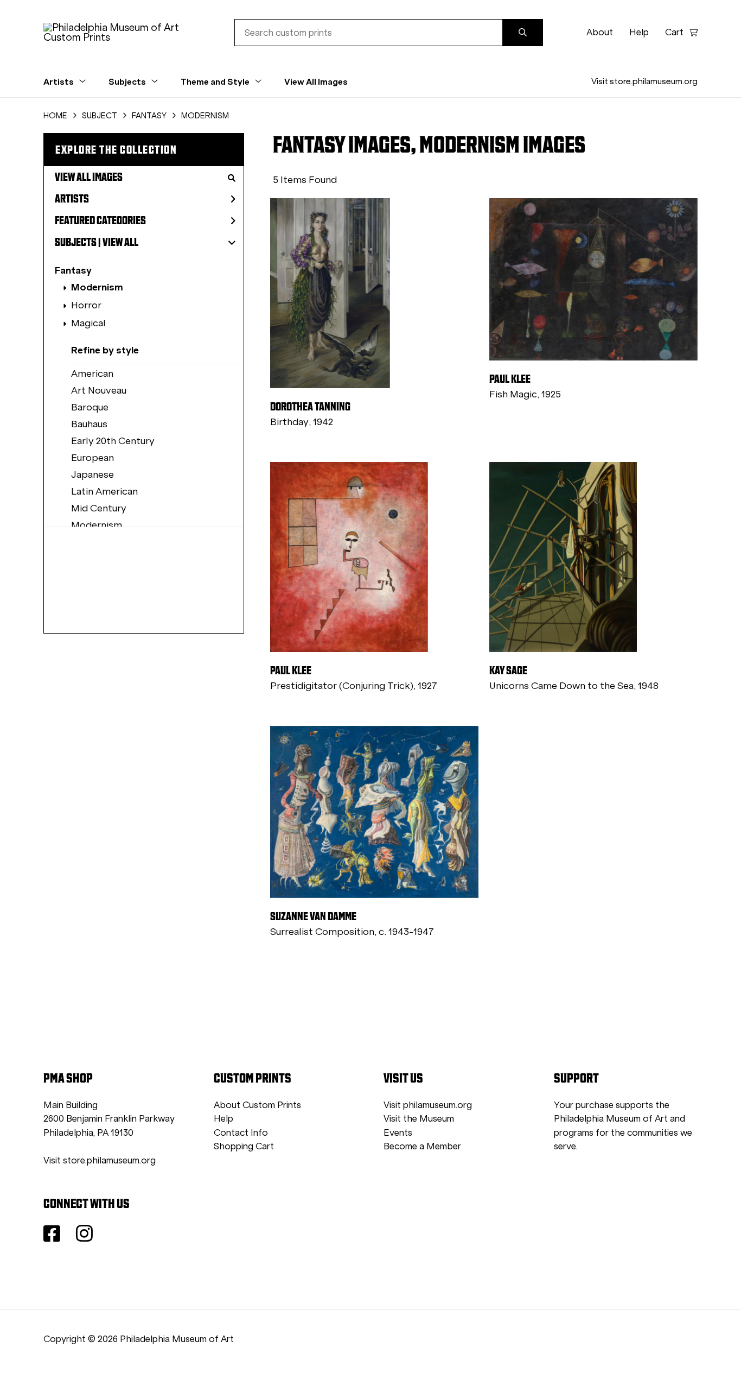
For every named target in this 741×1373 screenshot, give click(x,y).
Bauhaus (89, 424)
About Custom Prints (257, 1105)
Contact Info (241, 1133)
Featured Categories (100, 220)
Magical (88, 323)
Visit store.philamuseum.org (644, 81)
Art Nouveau (98, 390)
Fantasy (73, 270)
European (92, 457)
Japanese (92, 474)
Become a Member (422, 1146)
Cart (674, 32)
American (92, 373)
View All (120, 242)
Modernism (97, 287)
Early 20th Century (113, 440)
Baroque (89, 407)
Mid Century (98, 508)
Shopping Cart (244, 1146)
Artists (72, 198)
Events (398, 1133)
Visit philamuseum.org (428, 1105)
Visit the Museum (419, 1118)
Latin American (104, 491)
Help (639, 32)
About (599, 32)
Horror (86, 305)
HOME (55, 115)
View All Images (316, 81)
